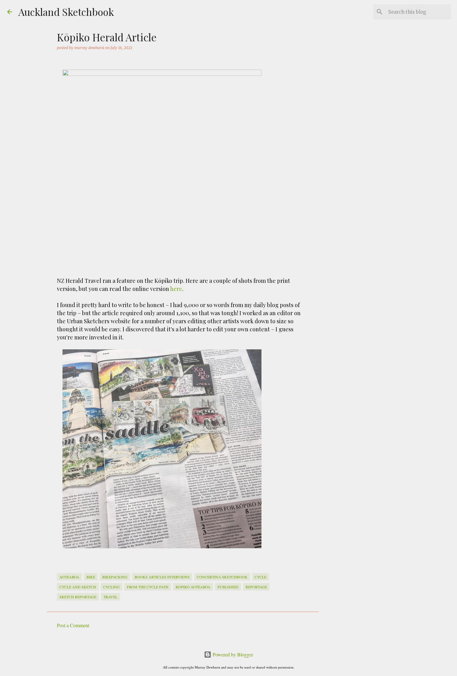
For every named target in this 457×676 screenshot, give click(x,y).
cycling (111, 586)
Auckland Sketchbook (66, 11)
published (228, 586)
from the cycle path (147, 586)
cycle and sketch (77, 586)
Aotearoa (69, 576)
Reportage (256, 586)
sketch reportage (77, 596)
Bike (90, 576)
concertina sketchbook (222, 576)
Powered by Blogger (232, 654)
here (176, 288)
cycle (260, 576)
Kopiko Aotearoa (193, 586)
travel (111, 596)
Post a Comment (73, 625)
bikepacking (114, 576)
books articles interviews (162, 576)
